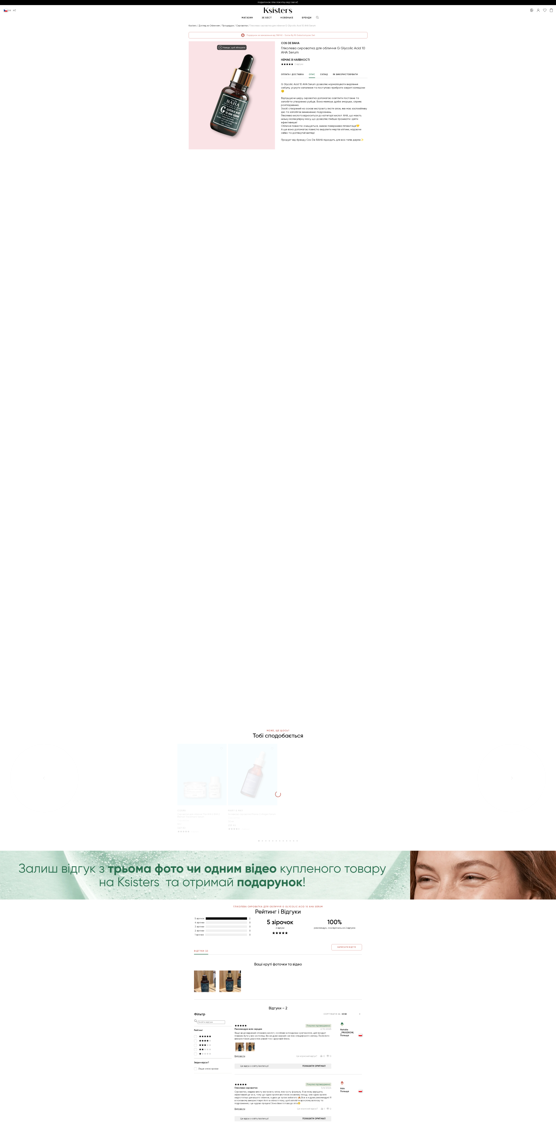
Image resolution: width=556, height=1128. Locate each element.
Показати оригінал (313, 1066)
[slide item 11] (294, 841)
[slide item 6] (276, 841)
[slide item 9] (287, 841)
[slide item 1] (259, 841)
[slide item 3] (266, 841)
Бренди (306, 17)
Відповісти (240, 1056)
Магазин (247, 17)
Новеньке (286, 17)
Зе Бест (267, 17)
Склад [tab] (324, 74)
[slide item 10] (290, 841)
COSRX (181, 810)
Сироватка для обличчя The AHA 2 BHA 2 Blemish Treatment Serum (198, 815)
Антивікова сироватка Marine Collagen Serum (252, 814)
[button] (205, 981)
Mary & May (235, 810)
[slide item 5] (273, 841)
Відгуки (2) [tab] (201, 951)
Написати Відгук (346, 947)
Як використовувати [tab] (345, 74)
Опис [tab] (312, 74)
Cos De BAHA (290, 43)
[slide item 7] (280, 841)
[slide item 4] (269, 841)
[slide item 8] (283, 841)
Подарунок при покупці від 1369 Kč (278, 2)
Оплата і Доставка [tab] (292, 74)
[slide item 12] (297, 841)
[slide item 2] (262, 841)
